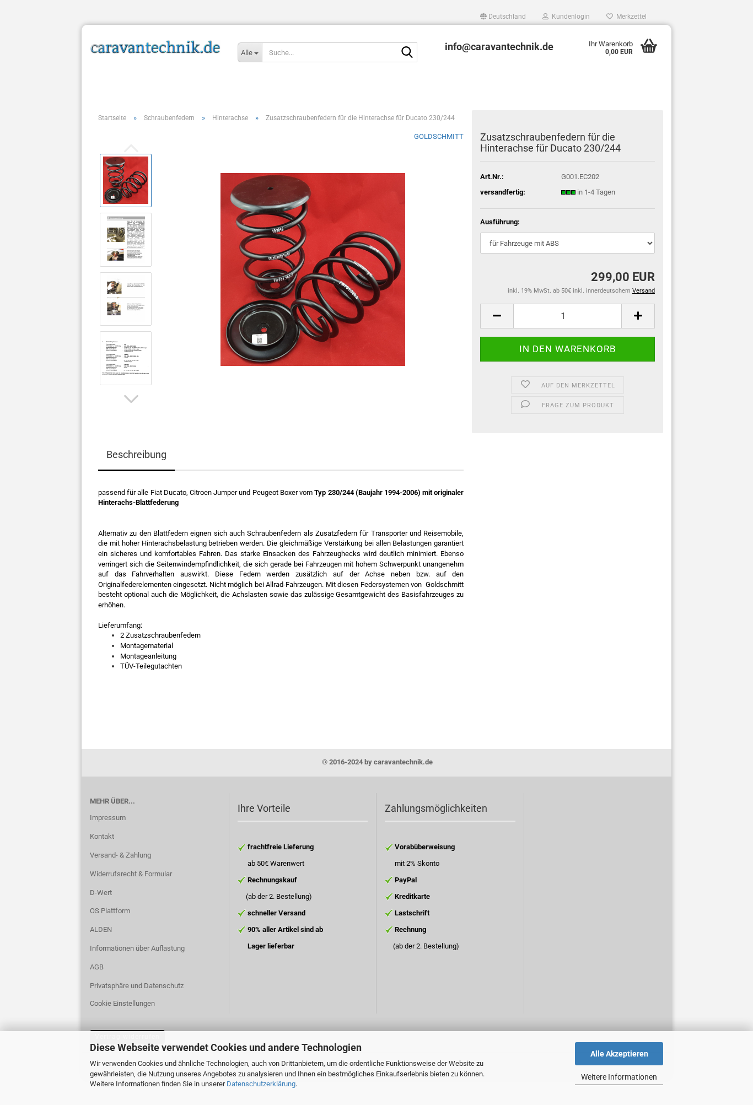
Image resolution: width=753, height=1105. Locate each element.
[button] (503, 16)
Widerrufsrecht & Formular (131, 874)
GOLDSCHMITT (439, 136)
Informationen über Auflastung (137, 948)
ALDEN (101, 929)
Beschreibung (136, 454)
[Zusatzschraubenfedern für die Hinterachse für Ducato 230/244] (312, 269)
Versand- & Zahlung (120, 855)
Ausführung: (500, 222)
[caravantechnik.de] (155, 47)
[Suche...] (406, 53)
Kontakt (102, 836)
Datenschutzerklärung (261, 1084)
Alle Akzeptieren (619, 1053)
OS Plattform (110, 911)
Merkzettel (630, 16)
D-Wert (101, 892)
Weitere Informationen (619, 1076)
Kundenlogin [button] (569, 16)
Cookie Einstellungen (122, 1003)
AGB (97, 967)
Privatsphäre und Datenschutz (137, 986)
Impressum (108, 817)
